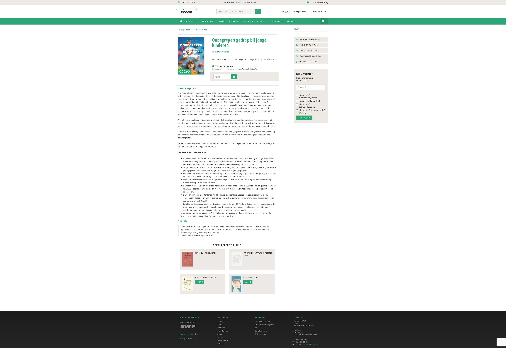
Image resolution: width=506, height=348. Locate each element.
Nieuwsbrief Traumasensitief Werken (312, 111)
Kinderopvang (201, 29)
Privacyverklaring (186, 338)
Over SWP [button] (276, 21)
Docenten (247, 21)
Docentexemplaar (310, 39)
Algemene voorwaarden (189, 334)
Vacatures (221, 343)
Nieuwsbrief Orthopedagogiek (307, 105)
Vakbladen (207, 21)
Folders (291, 21)
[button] (324, 21)
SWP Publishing (260, 334)
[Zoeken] (258, 11)
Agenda (233, 21)
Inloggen (285, 11)
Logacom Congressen (263, 321)
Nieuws (221, 21)
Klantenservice (319, 11)
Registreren (301, 11)
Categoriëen (184, 29)
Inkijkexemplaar (308, 45)
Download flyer (308, 61)
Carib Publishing (261, 331)
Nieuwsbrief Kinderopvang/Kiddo (308, 96)
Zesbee (257, 328)
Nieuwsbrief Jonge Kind (309, 101)
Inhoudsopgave (308, 50)
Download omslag (310, 56)
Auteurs (262, 21)
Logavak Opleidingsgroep (264, 324)
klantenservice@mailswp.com (307, 344)
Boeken (220, 324)
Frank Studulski (222, 52)
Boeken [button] (190, 21)
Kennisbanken (222, 331)
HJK (202, 235)
